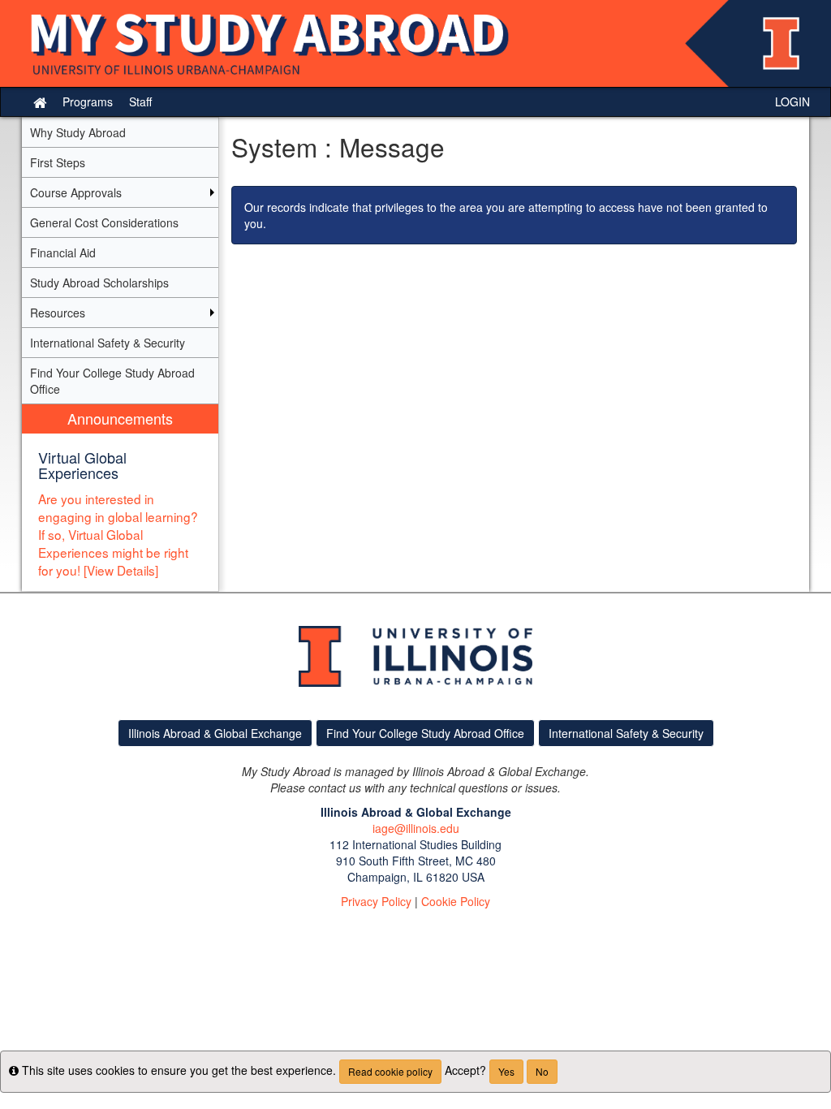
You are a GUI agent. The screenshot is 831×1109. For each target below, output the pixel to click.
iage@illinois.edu (415, 828)
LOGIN (792, 101)
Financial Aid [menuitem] (63, 252)
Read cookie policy (390, 1071)
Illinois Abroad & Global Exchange (215, 733)
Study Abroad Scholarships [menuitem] (99, 282)
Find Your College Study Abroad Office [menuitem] (112, 381)
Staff (140, 101)
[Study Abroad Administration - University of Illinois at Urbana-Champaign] (415, 43)
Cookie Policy (455, 901)
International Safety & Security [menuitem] (107, 342)
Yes (506, 1071)
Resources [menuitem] (57, 312)
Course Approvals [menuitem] (76, 192)
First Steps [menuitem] (57, 162)
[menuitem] (120, 498)
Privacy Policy (376, 901)
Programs (87, 101)
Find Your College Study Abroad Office (425, 733)
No (542, 1071)
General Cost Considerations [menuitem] (104, 222)
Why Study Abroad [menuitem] (78, 132)
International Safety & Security (626, 733)
